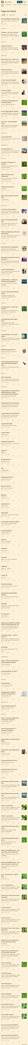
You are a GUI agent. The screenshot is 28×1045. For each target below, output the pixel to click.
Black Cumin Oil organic (7, 488)
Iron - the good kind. (7, 885)
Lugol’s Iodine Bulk (6, 423)
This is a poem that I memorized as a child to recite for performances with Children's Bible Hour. (10, 379)
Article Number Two (6, 696)
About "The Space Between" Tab (9, 220)
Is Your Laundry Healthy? (8, 80)
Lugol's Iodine (5, 432)
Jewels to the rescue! (7, 187)
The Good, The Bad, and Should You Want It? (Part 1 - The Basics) (10, 311)
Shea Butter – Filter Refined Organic (10, 514)
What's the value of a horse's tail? (10, 196)
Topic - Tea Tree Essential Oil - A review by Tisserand (10, 718)
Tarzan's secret (5, 907)
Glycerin (3, 539)
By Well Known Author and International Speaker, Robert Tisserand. (8, 296)
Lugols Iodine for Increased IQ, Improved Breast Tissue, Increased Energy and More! (10, 392)
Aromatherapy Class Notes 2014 (9, 320)
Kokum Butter (5, 504)
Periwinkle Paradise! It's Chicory (8, 163)
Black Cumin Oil (6, 486)
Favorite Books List (7, 149)
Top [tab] (7, 15)
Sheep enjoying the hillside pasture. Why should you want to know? (10, 126)
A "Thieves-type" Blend (6, 685)
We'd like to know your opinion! (9, 351)
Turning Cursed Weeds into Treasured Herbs (9, 101)
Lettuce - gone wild (7, 805)
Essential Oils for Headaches (10, 247)
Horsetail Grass (5, 199)
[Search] (25, 15)
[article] (14, 22)
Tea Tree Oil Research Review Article (10, 292)
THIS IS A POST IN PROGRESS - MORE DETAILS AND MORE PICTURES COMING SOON (10, 785)
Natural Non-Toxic (5, 743)
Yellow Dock (4, 878)
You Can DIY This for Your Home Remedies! (9, 284)
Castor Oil (4, 575)
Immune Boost (5, 683)
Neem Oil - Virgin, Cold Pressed (9, 559)
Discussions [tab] (12, 15)
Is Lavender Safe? (6, 137)
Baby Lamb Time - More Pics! (10, 59)
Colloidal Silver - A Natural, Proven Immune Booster (9, 280)
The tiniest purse (6, 973)
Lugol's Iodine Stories (7, 269)
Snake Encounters (6, 46)
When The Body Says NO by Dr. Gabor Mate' (10, 232)
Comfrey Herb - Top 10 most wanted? (9, 307)
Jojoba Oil (4, 566)
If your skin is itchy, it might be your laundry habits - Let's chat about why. (10, 82)
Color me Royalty (6, 963)
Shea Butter (4, 513)
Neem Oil (4, 557)
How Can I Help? (6, 90)
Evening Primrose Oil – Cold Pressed (10, 443)
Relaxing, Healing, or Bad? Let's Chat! (10, 138)
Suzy (6, 23)
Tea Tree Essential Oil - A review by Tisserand (8, 729)
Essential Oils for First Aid (9, 760)
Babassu (3, 495)
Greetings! (4, 647)
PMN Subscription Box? (8, 349)
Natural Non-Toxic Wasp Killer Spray (10, 367)
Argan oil (4, 450)
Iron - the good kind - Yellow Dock (9, 875)
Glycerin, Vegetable (6, 541)
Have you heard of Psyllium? (9, 1025)
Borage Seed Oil (6, 459)
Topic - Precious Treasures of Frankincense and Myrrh (10, 661)
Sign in (25, 2)
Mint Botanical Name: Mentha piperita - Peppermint (8, 830)
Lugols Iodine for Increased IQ (8, 396)
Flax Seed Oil (5, 614)
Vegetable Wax (4, 470)
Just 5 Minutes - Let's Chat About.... (9, 335)
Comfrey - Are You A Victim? (9, 32)
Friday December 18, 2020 (9, 671)
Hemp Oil (4, 603)
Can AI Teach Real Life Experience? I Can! (10, 21)
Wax (2, 468)
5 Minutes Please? (6, 69)
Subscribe (19, 2)
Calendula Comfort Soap (7, 708)
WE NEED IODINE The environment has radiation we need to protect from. (10, 405)
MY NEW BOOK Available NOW (10, 19)
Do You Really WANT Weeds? (10, 111)
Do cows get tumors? (7, 1004)
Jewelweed (3, 188)
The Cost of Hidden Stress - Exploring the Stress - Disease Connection (10, 236)
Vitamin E (4, 548)
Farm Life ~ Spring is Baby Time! (9, 122)
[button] (2, 4)
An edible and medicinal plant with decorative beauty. (9, 166)
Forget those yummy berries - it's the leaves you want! (10, 941)
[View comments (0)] (7, 26)
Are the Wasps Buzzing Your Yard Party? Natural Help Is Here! (9, 363)
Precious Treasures (5, 664)
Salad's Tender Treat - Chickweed (7, 175)
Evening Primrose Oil (7, 441)
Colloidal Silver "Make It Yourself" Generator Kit (8, 693)
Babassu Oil (4, 497)
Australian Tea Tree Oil (6, 721)
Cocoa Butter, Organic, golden (10, 521)
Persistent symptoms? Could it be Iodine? (10, 258)
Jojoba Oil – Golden (6, 568)
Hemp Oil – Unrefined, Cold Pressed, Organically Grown (10, 606)
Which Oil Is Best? (6, 584)
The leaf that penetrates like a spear (10, 827)
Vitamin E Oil (4, 550)
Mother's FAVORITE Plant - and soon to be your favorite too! (10, 851)
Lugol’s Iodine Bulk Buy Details (9, 425)
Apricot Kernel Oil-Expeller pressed (9, 593)
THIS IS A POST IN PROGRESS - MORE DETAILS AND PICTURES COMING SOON (10, 808)
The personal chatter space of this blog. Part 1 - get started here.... (9, 224)
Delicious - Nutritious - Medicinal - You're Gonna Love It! (9, 178)
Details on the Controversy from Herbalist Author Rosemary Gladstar (10, 35)
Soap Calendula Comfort (8, 706)
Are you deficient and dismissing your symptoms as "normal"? (10, 272)
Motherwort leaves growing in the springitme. (9, 854)
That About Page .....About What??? (9, 636)
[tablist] (8, 15)
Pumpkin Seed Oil (6, 530)
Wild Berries (4, 943)
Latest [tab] (3, 15)
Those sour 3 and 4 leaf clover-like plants (10, 896)
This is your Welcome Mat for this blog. (9, 649)
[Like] (2, 26)
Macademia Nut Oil (7, 477)
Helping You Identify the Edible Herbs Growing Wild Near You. (10, 623)
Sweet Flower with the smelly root (10, 782)
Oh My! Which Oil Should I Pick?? (9, 586)
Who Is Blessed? (6, 377)
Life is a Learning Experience (8, 104)
